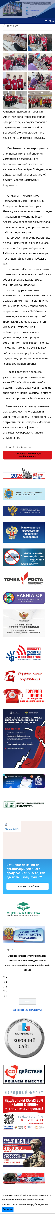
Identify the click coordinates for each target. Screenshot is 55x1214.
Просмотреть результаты (27, 1010)
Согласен (8, 1209)
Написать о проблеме (27, 886)
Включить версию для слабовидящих (28, 454)
